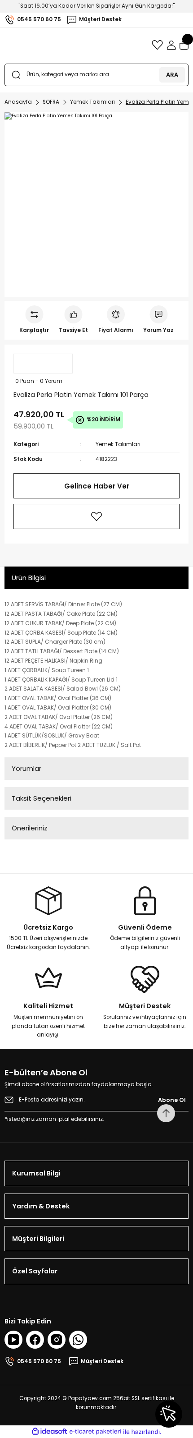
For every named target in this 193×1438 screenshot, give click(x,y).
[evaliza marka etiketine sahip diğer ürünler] (43, 363)
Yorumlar (26, 768)
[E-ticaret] (95, 1432)
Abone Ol (172, 1100)
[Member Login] (171, 45)
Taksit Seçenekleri (41, 798)
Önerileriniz (30, 828)
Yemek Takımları (118, 444)
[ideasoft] (49, 1432)
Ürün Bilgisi (29, 577)
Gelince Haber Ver (96, 486)
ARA (172, 74)
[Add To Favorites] (96, 516)
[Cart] (184, 45)
